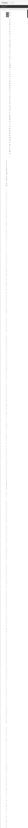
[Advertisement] (14, 36)
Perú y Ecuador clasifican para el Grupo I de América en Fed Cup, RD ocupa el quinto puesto (9, 83)
